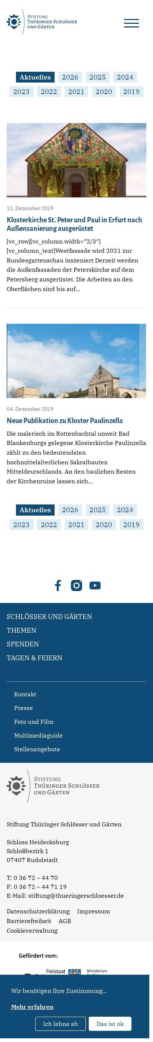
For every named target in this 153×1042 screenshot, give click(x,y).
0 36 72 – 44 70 (36, 877)
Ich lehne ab (60, 1024)
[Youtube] (95, 585)
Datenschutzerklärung (38, 911)
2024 (125, 77)
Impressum (93, 911)
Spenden (23, 644)
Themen (21, 630)
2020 (104, 91)
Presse (23, 708)
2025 (97, 77)
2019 (131, 91)
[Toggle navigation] (131, 22)
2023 (21, 91)
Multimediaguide (38, 735)
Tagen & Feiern (34, 658)
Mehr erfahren (32, 1006)
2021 (76, 91)
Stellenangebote (37, 749)
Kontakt (25, 694)
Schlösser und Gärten (49, 616)
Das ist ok (110, 1024)
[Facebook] (58, 585)
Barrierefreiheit (29, 921)
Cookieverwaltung (32, 930)
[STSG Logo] (53, 815)
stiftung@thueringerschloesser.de (76, 895)
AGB (65, 921)
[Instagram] (76, 585)
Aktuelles (35, 77)
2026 (70, 77)
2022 (49, 91)
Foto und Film (33, 721)
